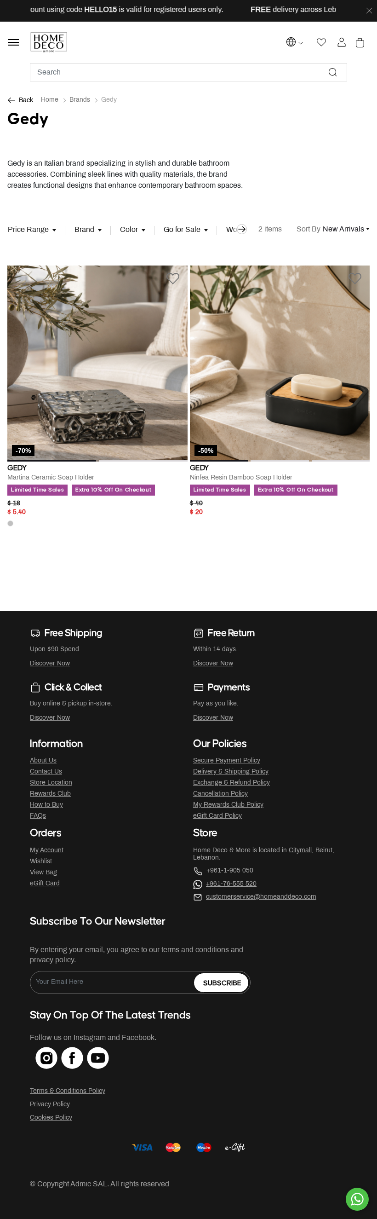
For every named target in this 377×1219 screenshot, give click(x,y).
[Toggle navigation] (13, 42)
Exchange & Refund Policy (231, 783)
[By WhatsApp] (357, 1199)
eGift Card (45, 884)
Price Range (28, 229)
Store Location (51, 783)
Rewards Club (50, 794)
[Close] (369, 11)
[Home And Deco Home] (49, 42)
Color (129, 229)
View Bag (43, 873)
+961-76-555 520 (231, 884)
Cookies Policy (51, 1118)
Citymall (300, 851)
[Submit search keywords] (333, 72)
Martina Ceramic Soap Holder (50, 478)
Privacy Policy (50, 1105)
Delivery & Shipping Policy (230, 772)
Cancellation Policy (220, 794)
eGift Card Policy (217, 816)
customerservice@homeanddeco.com (261, 897)
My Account (46, 851)
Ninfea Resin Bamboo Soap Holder (241, 478)
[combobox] (188, 72)
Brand (84, 229)
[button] (20, 363)
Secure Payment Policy (226, 761)
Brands (79, 100)
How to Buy (46, 805)
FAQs (38, 816)
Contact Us (46, 772)
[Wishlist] (173, 278)
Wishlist (41, 862)
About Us (43, 761)
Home (49, 100)
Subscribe (222, 983)
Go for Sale (182, 229)
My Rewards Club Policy (228, 805)
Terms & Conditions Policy (67, 1091)
